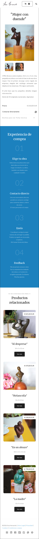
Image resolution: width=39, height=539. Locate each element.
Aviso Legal (21, 525)
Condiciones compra (15, 528)
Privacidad (29, 525)
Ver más (19, 354)
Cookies (4, 528)
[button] (27, 3)
